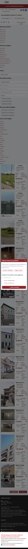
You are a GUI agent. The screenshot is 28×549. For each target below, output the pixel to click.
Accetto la (9, 280)
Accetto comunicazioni (9, 283)
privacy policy (12, 280)
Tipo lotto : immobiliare (8, 270)
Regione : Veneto (18, 270)
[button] (27, 533)
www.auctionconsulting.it (9, 545)
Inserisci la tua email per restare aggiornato (12, 275)
